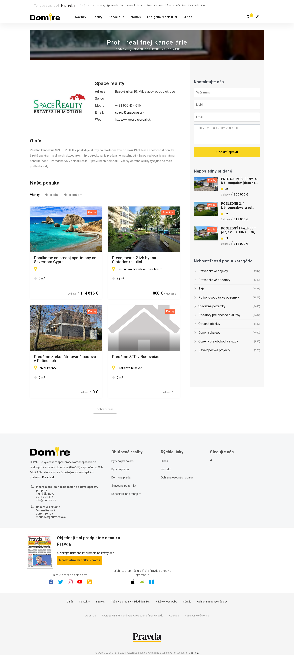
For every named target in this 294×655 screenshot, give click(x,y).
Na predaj (52, 195)
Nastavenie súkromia (197, 615)
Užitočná (181, 5)
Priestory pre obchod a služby (219, 315)
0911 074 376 (44, 496)
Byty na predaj (120, 469)
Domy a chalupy (209, 332)
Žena (149, 5)
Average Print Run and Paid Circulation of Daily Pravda (132, 615)
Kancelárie (116, 17)
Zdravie (140, 5)
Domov (121, 49)
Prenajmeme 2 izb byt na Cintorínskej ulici (134, 260)
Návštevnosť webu (166, 601)
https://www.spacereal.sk (133, 119)
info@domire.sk (46, 500)
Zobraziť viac (105, 409)
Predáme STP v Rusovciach (137, 357)
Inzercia (100, 601)
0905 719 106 (44, 513)
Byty (201, 289)
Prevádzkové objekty (213, 271)
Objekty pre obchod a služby (218, 341)
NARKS (136, 17)
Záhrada (170, 5)
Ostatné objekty (209, 324)
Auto (122, 5)
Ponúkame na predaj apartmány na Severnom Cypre (65, 260)
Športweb (112, 5)
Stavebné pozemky (211, 306)
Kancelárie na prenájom (126, 493)
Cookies (174, 615)
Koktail (131, 5)
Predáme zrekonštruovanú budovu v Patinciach (65, 359)
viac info (193, 652)
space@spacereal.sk (129, 112)
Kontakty (84, 601)
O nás (188, 17)
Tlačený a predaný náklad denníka (130, 601)
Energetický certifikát (162, 17)
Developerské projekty (214, 350)
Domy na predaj (121, 477)
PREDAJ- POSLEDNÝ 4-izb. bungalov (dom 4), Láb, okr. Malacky (239, 183)
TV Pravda (193, 5)
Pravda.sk (48, 477)
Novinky (80, 17)
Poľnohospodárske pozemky (218, 297)
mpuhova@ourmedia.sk (51, 517)
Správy (101, 5)
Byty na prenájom (122, 461)
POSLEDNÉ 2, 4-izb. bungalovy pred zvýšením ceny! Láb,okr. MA (240, 209)
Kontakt (166, 469)
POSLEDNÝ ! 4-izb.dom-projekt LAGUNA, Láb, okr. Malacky (239, 232)
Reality (97, 17)
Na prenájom (73, 195)
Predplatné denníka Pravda (79, 560)
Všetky (35, 195)
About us (90, 615)
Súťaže (187, 601)
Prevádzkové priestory (214, 280)
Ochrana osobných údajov (177, 477)
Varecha (158, 5)
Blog (203, 5)
